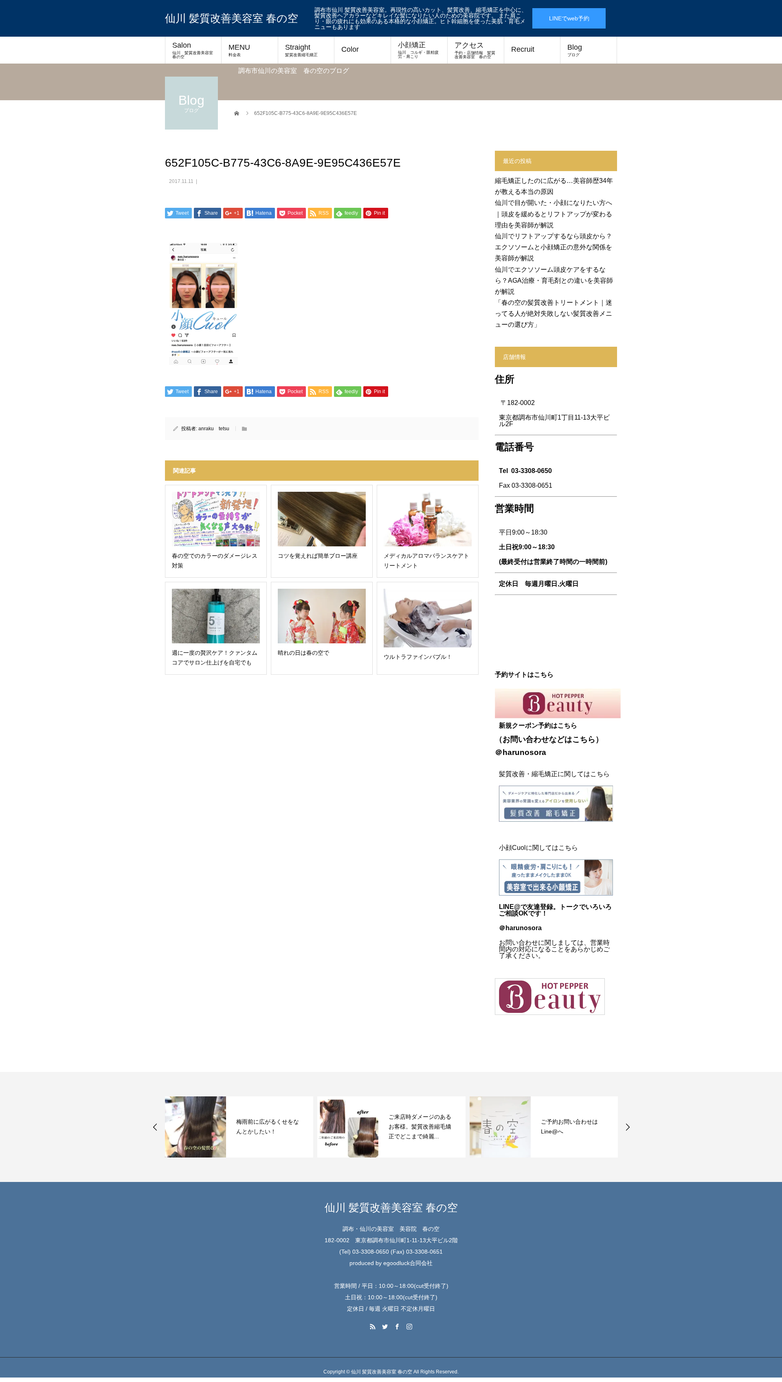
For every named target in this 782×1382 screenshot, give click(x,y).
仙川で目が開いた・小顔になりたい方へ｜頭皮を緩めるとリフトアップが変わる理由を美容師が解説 (553, 213)
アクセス (475, 50)
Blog (574, 50)
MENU (239, 50)
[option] (239, 1127)
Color (350, 49)
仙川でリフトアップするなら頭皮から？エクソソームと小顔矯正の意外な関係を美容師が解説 (553, 247)
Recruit (522, 49)
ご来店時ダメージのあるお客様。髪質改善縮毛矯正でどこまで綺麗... (420, 1127)
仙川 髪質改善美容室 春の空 (231, 18)
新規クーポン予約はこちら (538, 725)
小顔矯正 (418, 50)
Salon (194, 50)
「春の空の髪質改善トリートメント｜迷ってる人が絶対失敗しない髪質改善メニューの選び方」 (553, 313)
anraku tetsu (213, 428)
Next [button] (628, 1127)
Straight (301, 50)
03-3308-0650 (531, 470)
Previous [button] (155, 1127)
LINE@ (510, 906)
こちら (583, 739)
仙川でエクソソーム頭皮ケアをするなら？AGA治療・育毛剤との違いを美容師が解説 (554, 280)
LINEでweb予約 (569, 18)
